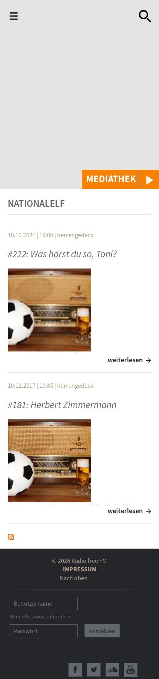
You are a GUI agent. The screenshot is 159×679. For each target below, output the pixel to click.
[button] (120, 179)
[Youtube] (131, 670)
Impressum (79, 569)
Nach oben (74, 578)
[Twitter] (94, 670)
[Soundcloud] (112, 670)
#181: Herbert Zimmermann (62, 405)
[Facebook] (75, 670)
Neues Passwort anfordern (40, 616)
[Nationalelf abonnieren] (11, 536)
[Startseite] (80, 16)
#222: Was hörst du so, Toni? (62, 254)
